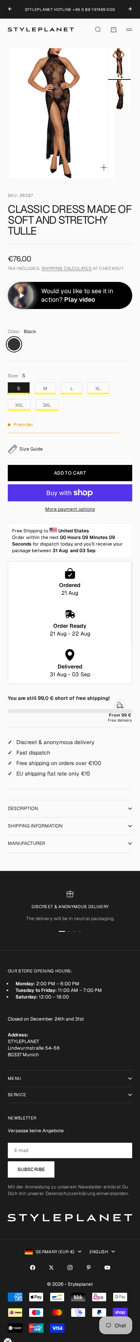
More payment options (70, 509)
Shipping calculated (67, 268)
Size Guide (31, 449)
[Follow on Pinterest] (89, 1267)
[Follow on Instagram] (70, 1267)
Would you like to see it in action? (77, 295)
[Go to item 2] (119, 95)
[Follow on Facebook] (33, 1267)
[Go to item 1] (119, 63)
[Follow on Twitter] (51, 1267)
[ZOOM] (104, 167)
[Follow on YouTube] (107, 1267)
